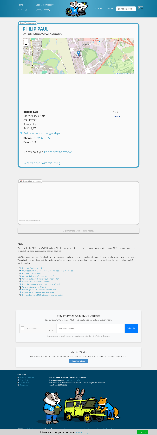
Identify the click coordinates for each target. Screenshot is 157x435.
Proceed (142, 432)
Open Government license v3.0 (94, 429)
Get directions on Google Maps (41, 133)
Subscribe (131, 328)
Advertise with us (78, 361)
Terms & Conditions (27, 377)
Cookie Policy (24, 380)
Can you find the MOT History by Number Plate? (40, 278)
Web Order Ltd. (29, 429)
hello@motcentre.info (72, 380)
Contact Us (24, 385)
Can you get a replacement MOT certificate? (39, 289)
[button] (78, 53)
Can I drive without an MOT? (33, 273)
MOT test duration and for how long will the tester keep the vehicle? (48, 270)
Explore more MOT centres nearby (78, 230)
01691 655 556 (42, 138)
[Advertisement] (78, 91)
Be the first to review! (58, 151)
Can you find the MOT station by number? (38, 276)
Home (20, 4)
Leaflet (119, 73)
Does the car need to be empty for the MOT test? (41, 284)
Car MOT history (43, 9)
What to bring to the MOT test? (34, 286)
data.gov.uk (67, 429)
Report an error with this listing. (42, 163)
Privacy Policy (25, 382)
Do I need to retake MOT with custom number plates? (42, 295)
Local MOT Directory (44, 4)
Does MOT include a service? (33, 268)
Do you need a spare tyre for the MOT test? (38, 292)
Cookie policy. (82, 432)
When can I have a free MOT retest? (36, 281)
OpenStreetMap (125, 73)
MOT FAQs (22, 9)
